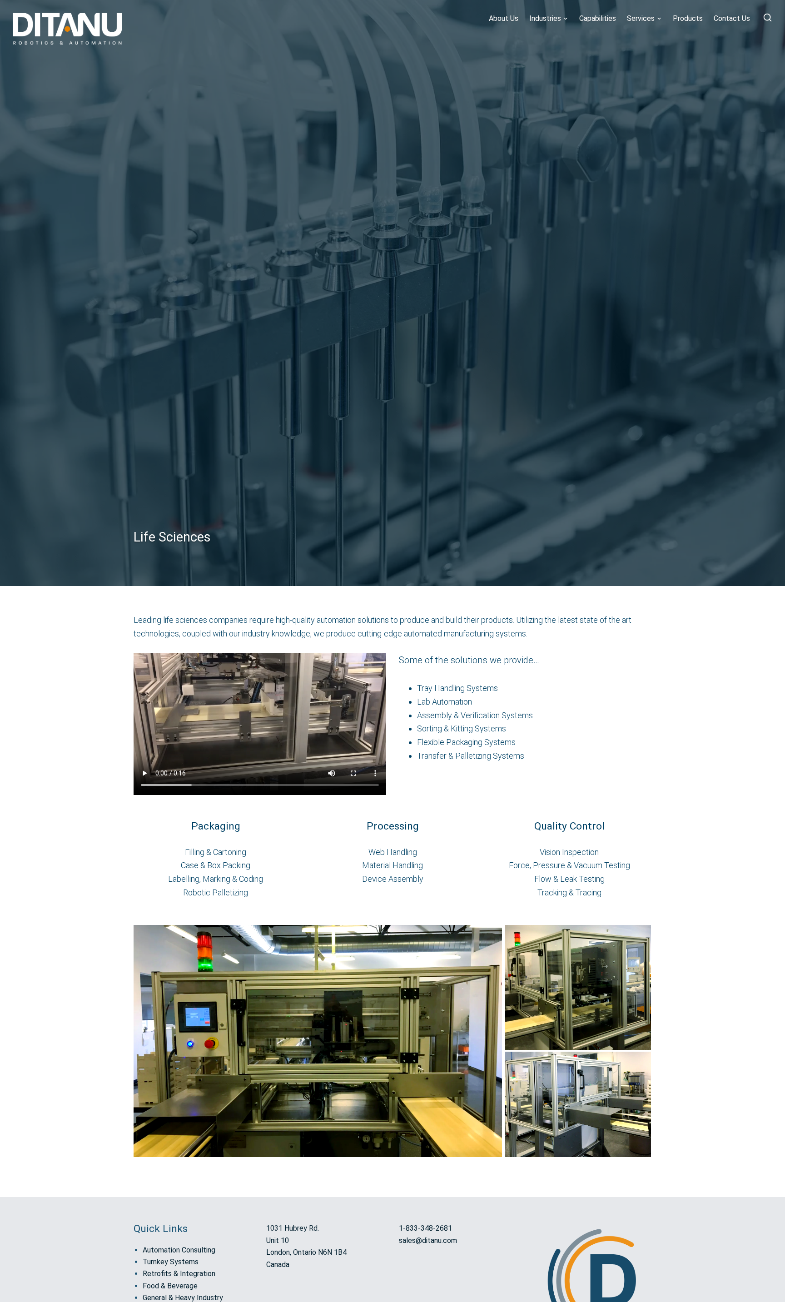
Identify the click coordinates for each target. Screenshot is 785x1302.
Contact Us (732, 18)
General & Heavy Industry (183, 1297)
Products (688, 18)
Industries (545, 18)
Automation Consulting (179, 1250)
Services (641, 18)
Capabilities (597, 18)
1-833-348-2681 (425, 1228)
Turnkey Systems (171, 1261)
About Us (503, 18)
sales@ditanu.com (428, 1240)
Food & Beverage (170, 1286)
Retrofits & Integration (179, 1273)
